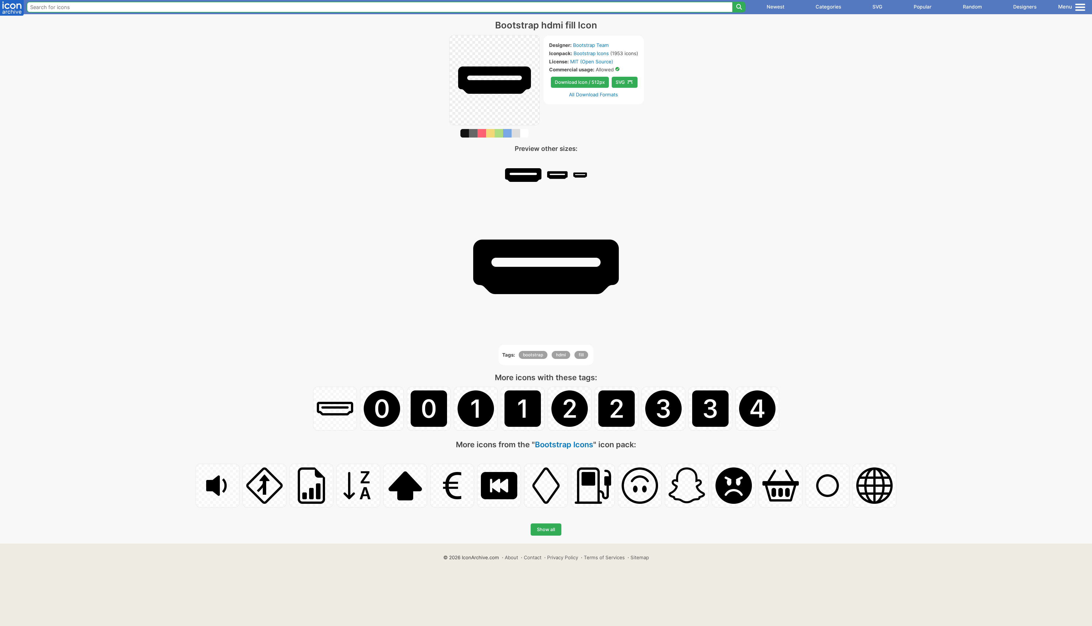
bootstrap (533, 354)
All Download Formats (593, 94)
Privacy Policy (562, 557)
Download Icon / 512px (580, 82)
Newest (775, 7)
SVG (877, 7)
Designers (1025, 7)
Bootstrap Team (591, 45)
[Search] (738, 7)
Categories (828, 7)
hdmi (561, 354)
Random (972, 7)
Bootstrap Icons (591, 53)
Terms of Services (604, 557)
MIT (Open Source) (591, 62)
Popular (923, 7)
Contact (532, 557)
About (511, 557)
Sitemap (639, 557)
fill (581, 354)
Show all (546, 529)
